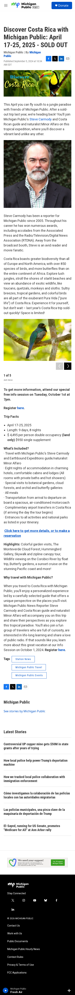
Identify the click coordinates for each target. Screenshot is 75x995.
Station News (23, 659)
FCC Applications (17, 972)
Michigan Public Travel (28, 667)
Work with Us (14, 933)
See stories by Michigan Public (24, 711)
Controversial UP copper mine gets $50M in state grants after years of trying (36, 746)
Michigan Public (17, 702)
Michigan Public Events (29, 675)
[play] (5, 990)
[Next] (67, 366)
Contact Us (13, 925)
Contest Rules (15, 957)
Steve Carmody (40, 119)
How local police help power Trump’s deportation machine (36, 762)
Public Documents (17, 941)
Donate (63, 5)
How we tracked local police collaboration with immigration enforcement (34, 779)
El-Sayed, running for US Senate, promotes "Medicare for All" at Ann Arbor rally (32, 828)
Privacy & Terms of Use (20, 964)
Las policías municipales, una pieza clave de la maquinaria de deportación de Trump (34, 812)
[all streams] (70, 990)
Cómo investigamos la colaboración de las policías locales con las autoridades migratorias (37, 795)
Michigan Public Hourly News (23, 949)
